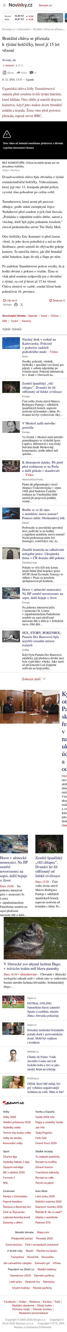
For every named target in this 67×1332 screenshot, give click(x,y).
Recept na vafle (44, 1177)
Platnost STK (43, 1222)
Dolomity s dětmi (13, 1222)
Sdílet (24, 72)
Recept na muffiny (46, 1161)
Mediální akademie (23, 1305)
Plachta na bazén (46, 1250)
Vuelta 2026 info (44, 1116)
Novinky (6, 60)
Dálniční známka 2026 (48, 1201)
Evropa (26, 396)
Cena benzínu (14, 1244)
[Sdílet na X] (21, 304)
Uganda (32, 315)
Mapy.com (43, 1232)
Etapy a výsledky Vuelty (49, 1122)
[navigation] (4, 5)
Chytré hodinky (21, 1287)
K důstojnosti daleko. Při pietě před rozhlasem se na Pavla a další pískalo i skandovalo (42, 466)
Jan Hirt (39, 1127)
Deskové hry (32, 1281)
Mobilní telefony (47, 1269)
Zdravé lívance (44, 1167)
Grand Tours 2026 (46, 1143)
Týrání (14, 320)
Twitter (22, 1301)
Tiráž (57, 1301)
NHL (5, 1182)
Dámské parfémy (44, 1275)
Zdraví (25, 523)
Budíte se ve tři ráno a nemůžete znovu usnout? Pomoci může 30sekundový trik (43, 513)
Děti (4, 320)
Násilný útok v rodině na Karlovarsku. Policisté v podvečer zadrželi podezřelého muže (39, 345)
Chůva (54, 315)
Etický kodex (44, 1305)
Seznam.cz (45, 5)
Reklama (34, 1301)
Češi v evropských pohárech (41, 1244)
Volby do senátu (12, 1137)
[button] (11, 343)
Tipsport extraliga (13, 1167)
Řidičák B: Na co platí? (48, 1212)
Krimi (25, 356)
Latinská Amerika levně (16, 1217)
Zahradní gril (42, 1263)
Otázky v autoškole (46, 1217)
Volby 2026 (9, 1116)
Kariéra (47, 1301)
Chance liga (10, 1156)
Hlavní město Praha (32, 479)
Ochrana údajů (21, 1309)
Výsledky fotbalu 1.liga (16, 1161)
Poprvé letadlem (12, 1201)
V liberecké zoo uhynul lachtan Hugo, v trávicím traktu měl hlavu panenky (32, 966)
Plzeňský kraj (29, 562)
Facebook (10, 1301)
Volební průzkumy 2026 (17, 1122)
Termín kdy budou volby (17, 1132)
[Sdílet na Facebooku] (16, 304)
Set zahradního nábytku (18, 1263)
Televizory (49, 1281)
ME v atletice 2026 (14, 1172)
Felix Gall (40, 1137)
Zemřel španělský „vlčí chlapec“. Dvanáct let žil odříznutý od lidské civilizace (42, 387)
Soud (44, 315)
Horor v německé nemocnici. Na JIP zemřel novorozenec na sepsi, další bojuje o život (42, 593)
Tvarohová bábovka (47, 1172)
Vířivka (57, 1263)
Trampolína (17, 1256)
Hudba (25, 650)
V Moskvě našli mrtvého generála (38, 425)
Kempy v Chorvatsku (15, 1196)
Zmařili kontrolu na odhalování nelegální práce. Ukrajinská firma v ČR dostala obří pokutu (43, 553)
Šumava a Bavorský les (17, 1206)
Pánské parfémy (42, 1287)
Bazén (30, 1250)
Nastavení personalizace (33, 1312)
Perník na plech (44, 1182)
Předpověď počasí (22, 1238)
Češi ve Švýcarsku (14, 1212)
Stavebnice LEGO (20, 1275)
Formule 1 (9, 1177)
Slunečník (33, 1256)
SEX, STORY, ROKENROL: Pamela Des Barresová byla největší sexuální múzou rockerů (41, 638)
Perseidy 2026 (44, 1238)
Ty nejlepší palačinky (47, 1156)
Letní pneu (15, 1281)
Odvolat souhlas (42, 1309)
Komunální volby (13, 1143)
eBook (10, 72)
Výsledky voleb (11, 1127)
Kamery (26, 320)
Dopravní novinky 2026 (49, 1206)
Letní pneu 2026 (45, 1196)
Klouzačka (48, 1256)
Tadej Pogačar (43, 1132)
